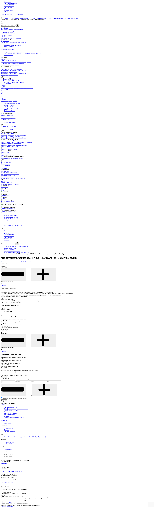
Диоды (2, 190)
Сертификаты (8, 7)
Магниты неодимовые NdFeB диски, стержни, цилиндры (16, 142)
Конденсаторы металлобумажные (10, 174)
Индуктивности (5, 41)
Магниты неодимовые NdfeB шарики (11, 146)
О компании (7, 2)
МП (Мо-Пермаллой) (9, 122)
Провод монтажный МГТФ (11, 220)
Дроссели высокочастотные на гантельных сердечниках (16, 62)
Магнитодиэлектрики (7, 115)
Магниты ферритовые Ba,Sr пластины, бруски (13, 138)
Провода (3, 36)
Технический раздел (9, 4)
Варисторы (4, 166)
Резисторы (3, 181)
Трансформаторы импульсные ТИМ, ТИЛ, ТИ (13, 70)
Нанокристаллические (7, 129)
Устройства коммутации (7, 201)
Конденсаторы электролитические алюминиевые (14, 178)
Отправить (3, 376)
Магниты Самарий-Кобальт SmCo (10, 149)
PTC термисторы (5, 165)
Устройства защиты (6, 162)
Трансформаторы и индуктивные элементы (12, 29)
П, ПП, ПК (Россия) (9, 105)
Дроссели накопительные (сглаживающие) (12, 63)
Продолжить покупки (17, 471)
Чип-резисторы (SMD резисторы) (10, 184)
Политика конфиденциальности (9, 458)
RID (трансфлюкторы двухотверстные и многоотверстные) (17, 88)
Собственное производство (11, 3)
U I (1, 91)
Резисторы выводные (6, 182)
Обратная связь (8, 10)
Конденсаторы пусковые (7, 177)
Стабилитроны (5, 195)
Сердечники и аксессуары (8, 31)
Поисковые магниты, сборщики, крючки (12, 158)
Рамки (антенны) (8, 55)
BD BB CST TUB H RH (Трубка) (10, 80)
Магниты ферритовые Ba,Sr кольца (10, 136)
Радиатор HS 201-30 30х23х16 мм (13, 225)
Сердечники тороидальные (8, 118)
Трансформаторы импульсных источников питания (15, 73)
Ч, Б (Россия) (7, 109)
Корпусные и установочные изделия (11, 38)
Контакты (6, 11)
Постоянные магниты (7, 32)
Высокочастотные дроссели (8, 60)
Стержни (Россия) (9, 106)
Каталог (6, 233)
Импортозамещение (9, 8)
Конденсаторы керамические (9, 172)
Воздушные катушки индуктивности (14, 52)
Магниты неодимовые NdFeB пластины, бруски (14, 145)
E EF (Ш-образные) (6, 83)
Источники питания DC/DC (8, 211)
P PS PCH (3, 85)
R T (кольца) (4, 86)
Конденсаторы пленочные (8, 175)
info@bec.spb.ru (8, 449)
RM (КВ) (3, 99)
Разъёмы (3, 198)
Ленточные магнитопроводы (9, 126)
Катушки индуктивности (7, 49)
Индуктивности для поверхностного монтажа (13, 42)
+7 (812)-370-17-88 (9, 442)
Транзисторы (4, 192)
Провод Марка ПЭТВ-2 (10, 215)
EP (1, 95)
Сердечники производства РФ (9, 101)
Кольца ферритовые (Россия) (12, 103)
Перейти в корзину (6, 471)
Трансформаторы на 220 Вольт (9, 72)
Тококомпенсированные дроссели (10, 65)
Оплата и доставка (9, 6)
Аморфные (4, 127)
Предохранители (5, 168)
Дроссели (3, 59)
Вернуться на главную (7, 506)
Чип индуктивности (9, 46)
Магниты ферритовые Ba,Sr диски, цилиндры (13, 135)
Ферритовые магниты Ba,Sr (8, 133)
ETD (2, 98)
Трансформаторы (5, 67)
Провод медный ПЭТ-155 (11, 217)
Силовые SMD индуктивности (12, 45)
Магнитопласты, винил (7, 155)
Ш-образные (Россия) (10, 111)
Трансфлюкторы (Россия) (11, 108)
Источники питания (6, 35)
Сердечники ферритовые (7, 79)
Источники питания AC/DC (8, 208)
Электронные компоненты (8, 33)
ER (1, 96)
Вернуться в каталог (6, 502)
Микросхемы (4, 187)
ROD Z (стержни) (5, 89)
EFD (2, 92)
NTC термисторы (5, 164)
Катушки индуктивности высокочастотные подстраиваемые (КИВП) (23, 53)
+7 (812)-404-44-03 (9, 443)
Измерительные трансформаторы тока (11, 69)
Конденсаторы (5, 171)
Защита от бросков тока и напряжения (11, 205)
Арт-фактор (4, 463)
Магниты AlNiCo (5, 152)
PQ (1, 93)
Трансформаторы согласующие (9, 75)
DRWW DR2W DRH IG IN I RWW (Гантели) (13, 82)
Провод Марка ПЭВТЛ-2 (11, 218)
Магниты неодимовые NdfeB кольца (11, 143)
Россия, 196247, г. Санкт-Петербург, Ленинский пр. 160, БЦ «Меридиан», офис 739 (26, 436)
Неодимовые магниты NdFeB (9, 140)
